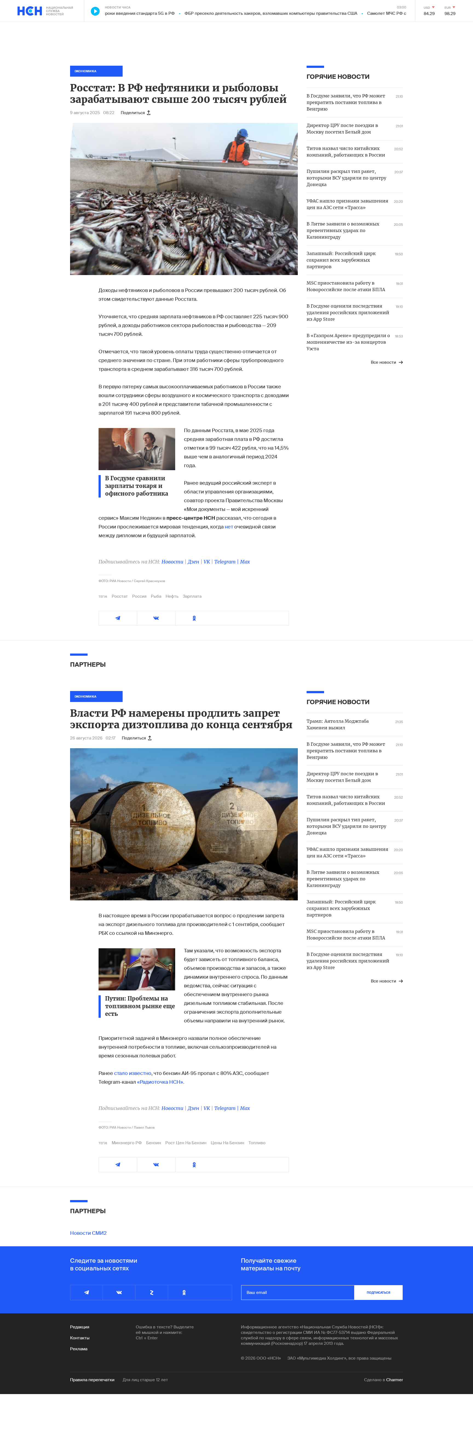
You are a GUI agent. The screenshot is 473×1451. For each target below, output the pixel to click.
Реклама (78, 1349)
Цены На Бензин (227, 1143)
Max (245, 562)
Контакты (80, 1338)
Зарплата (192, 596)
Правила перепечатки (92, 1380)
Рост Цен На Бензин (185, 1143)
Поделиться (133, 112)
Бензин (153, 1143)
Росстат (120, 596)
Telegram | (227, 562)
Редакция (79, 1327)
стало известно (132, 1073)
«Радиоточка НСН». (160, 1082)
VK (207, 562)
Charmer (394, 1380)
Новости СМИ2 (88, 1233)
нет (229, 527)
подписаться (378, 1292)
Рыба (156, 596)
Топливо (257, 1143)
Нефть (172, 596)
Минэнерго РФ (127, 1143)
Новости (172, 562)
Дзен (193, 562)
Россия (139, 596)
